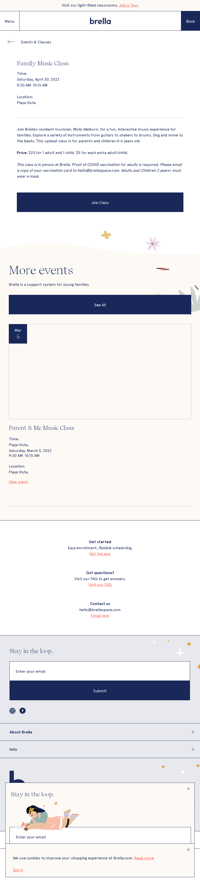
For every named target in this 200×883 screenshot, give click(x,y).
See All (100, 304)
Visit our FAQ (100, 584)
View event (18, 481)
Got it (18, 869)
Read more (144, 857)
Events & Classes (36, 41)
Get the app (100, 553)
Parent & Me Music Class (41, 427)
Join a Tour (129, 5)
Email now (100, 615)
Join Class (100, 202)
